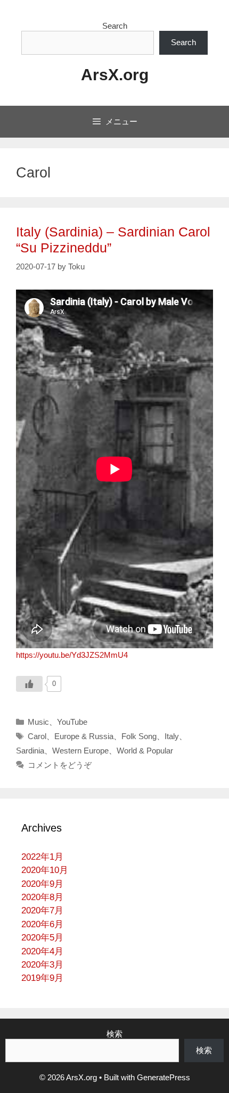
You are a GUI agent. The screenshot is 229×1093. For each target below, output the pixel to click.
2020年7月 (42, 910)
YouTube (72, 721)
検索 (114, 1033)
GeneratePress (163, 1077)
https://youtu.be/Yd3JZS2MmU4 (72, 654)
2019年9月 (42, 978)
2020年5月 (42, 938)
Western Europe (80, 750)
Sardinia (30, 750)
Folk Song (139, 736)
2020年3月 (42, 965)
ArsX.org (115, 74)
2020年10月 (44, 870)
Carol (37, 736)
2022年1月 (42, 857)
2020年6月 (42, 924)
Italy (172, 736)
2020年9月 (42, 884)
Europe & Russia (83, 736)
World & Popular (145, 750)
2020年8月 (42, 897)
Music (38, 721)
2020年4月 (42, 951)
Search (114, 25)
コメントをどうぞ (60, 764)
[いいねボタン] (29, 684)
